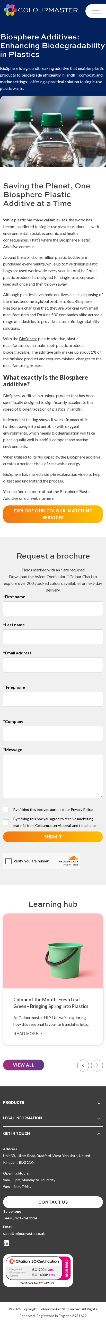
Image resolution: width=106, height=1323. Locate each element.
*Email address (17, 652)
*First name (14, 596)
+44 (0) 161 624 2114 (20, 1218)
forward (97, 1065)
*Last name (14, 624)
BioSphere (28, 338)
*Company (13, 721)
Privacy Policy (81, 809)
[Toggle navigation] (95, 11)
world (28, 257)
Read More (26, 1033)
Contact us (53, 1202)
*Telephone (14, 687)
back (83, 1065)
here (49, 498)
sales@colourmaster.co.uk (24, 1233)
